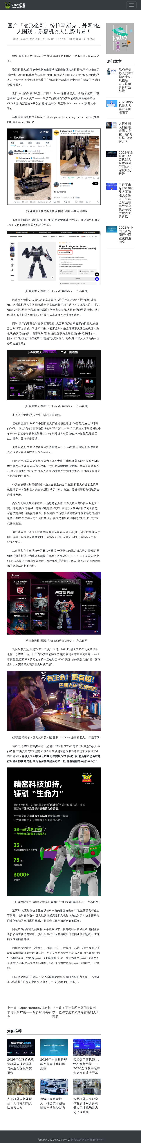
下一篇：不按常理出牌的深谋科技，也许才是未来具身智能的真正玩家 (76, 1012)
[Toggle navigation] (131, 5)
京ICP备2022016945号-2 (53, 1139)
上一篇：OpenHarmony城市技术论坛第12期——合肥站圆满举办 (29, 1012)
